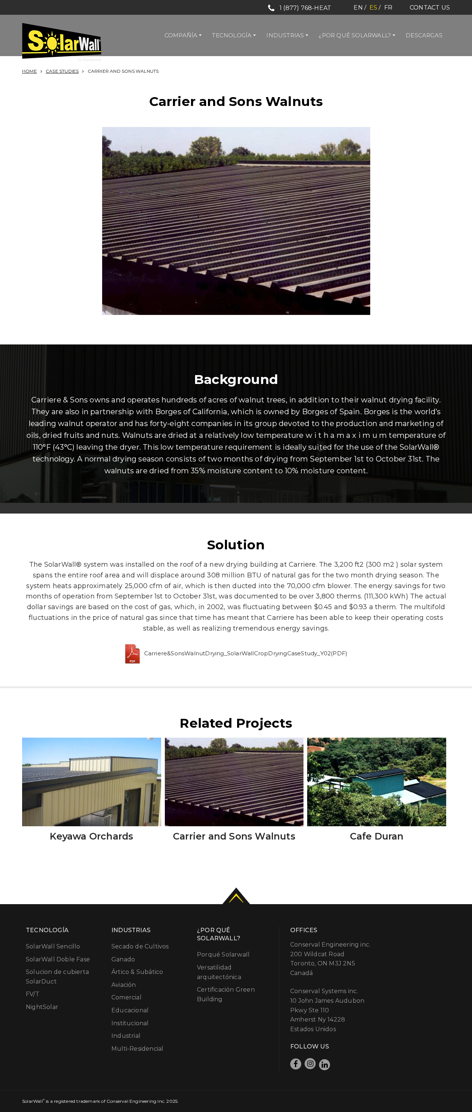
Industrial (125, 1035)
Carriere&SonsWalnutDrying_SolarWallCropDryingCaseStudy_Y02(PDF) (246, 653)
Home (29, 71)
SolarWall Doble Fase (58, 959)
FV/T (32, 994)
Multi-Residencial (137, 1048)
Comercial (126, 997)
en (358, 7)
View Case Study (91, 737)
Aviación (123, 984)
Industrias (285, 35)
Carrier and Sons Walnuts (234, 836)
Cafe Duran (377, 836)
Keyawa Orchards (91, 836)
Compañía (181, 35)
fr (388, 7)
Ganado (123, 959)
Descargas (424, 35)
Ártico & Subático (137, 971)
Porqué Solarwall (223, 954)
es (373, 7)
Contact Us (430, 7)
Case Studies (62, 71)
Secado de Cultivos (140, 946)
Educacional (130, 1010)
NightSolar (42, 1006)
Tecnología (231, 35)
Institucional (130, 1023)
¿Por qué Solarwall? (355, 35)
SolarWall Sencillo (53, 946)
